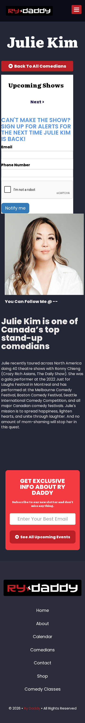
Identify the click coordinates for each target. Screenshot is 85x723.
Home (42, 610)
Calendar (42, 637)
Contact (42, 663)
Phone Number (15, 164)
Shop (42, 676)
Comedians (42, 650)
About (42, 624)
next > (37, 102)
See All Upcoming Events (44, 537)
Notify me (15, 208)
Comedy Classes (43, 689)
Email (6, 147)
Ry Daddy (32, 708)
